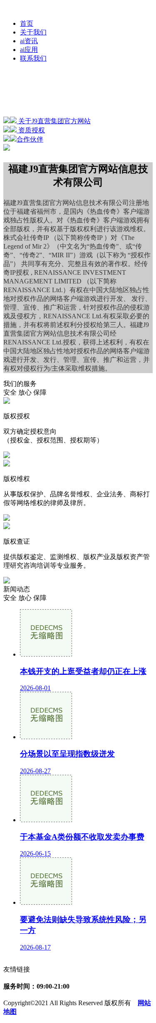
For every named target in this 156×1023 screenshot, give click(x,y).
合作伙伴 (30, 139)
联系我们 (33, 58)
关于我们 (33, 32)
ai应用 (29, 49)
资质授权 (31, 130)
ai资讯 (29, 40)
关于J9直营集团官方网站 (54, 121)
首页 (26, 23)
